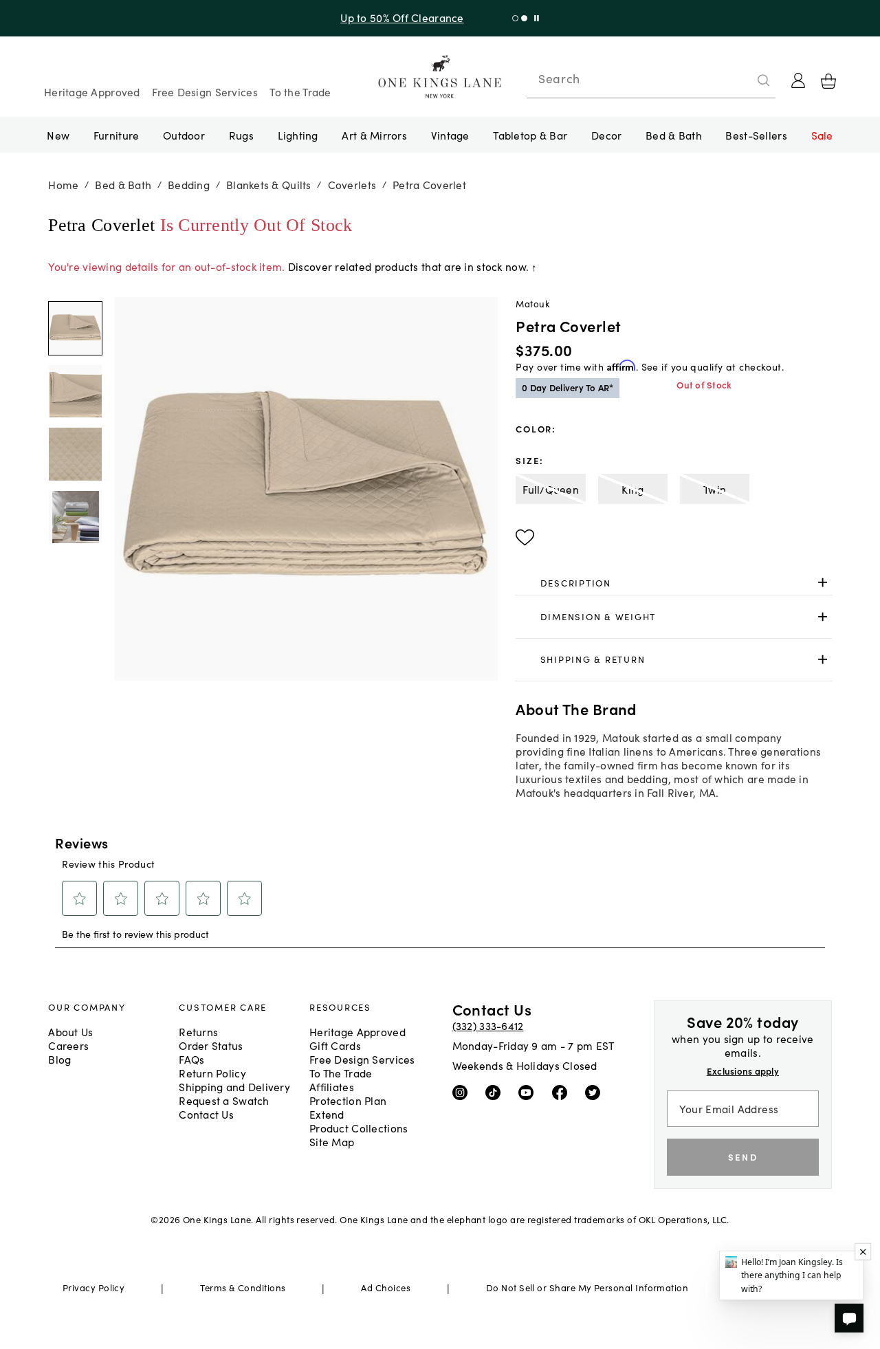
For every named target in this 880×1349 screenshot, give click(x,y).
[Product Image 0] (75, 328)
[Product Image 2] (75, 454)
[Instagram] (463, 1092)
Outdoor (184, 134)
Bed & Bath (674, 134)
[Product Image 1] (75, 391)
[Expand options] (822, 582)
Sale (822, 134)
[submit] (764, 80)
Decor (606, 134)
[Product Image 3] (75, 517)
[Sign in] (798, 80)
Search (559, 78)
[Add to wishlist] (525, 538)
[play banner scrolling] (537, 18)
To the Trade (300, 91)
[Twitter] (595, 1092)
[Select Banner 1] (524, 18)
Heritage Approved (92, 91)
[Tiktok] (496, 1092)
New (58, 134)
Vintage (450, 134)
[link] (673, 583)
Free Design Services (205, 91)
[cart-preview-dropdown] (828, 81)
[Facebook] (562, 1092)
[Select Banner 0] (515, 18)
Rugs (241, 134)
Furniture (116, 134)
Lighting (298, 134)
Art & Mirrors (374, 134)
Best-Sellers (755, 134)
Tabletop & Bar (530, 134)
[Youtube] (529, 1092)
